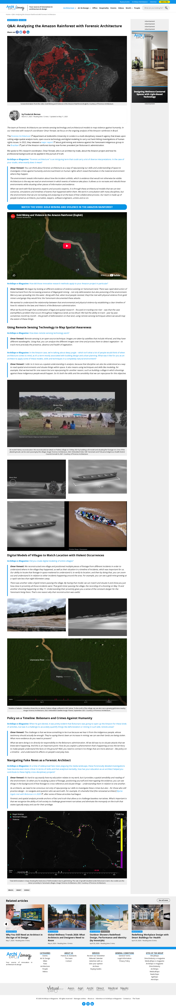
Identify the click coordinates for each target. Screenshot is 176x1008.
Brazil (10, 890)
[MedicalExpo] (113, 989)
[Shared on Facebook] (17, 32)
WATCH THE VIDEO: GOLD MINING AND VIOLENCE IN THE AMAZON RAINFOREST (67, 207)
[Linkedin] (92, 1004)
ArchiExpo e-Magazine (50, 998)
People (137, 8)
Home (8, 14)
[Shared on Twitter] (20, 32)
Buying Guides (125, 2)
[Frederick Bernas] (14, 115)
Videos (121, 8)
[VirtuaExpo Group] (56, 989)
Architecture (68, 8)
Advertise (153, 2)
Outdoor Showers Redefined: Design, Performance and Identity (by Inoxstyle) (108, 937)
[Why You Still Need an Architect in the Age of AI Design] (25, 917)
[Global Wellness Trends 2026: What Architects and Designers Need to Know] (67, 917)
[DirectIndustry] (101, 989)
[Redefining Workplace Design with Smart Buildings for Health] (151, 917)
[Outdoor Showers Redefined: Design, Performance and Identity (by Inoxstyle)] (109, 917)
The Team (136, 998)
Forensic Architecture (20, 136)
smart (18, 890)
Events (113, 8)
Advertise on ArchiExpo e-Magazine (109, 998)
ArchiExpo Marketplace (140, 2)
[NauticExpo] (124, 989)
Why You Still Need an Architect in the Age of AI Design (24, 936)
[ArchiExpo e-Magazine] (17, 8)
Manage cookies (80, 998)
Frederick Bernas (32, 114)
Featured (22, 20)
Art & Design (83, 8)
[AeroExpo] (71, 989)
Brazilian (15, 145)
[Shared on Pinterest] (24, 32)
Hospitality (104, 8)
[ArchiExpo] (90, 989)
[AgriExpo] (80, 989)
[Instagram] (88, 1004)
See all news (163, 900)
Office (94, 8)
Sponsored (105, 931)
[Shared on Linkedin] (27, 32)
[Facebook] (84, 1004)
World (128, 8)
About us (91, 998)
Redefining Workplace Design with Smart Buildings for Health (150, 936)
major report (47, 142)
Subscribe (164, 2)
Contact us (127, 998)
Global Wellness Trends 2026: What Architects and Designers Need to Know (66, 937)
